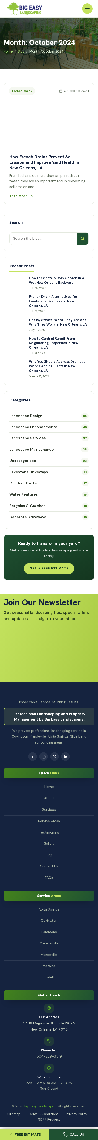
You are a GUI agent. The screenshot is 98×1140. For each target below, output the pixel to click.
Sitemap (14, 1114)
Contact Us (49, 866)
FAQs (49, 877)
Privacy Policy (76, 1114)
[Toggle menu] (87, 8)
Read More (18, 196)
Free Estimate (28, 1134)
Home (8, 51)
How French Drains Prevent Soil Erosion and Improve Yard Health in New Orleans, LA (44, 162)
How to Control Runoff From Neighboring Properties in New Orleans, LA (53, 343)
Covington (49, 920)
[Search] (82, 238)
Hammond (49, 932)
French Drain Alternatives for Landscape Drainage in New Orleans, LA (53, 301)
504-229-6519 (49, 1056)
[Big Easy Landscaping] (24, 8)
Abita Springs (49, 909)
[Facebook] (32, 756)
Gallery (49, 843)
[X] (54, 756)
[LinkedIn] (65, 756)
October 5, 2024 (76, 91)
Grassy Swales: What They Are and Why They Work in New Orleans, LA (58, 322)
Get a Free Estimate (49, 568)
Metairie (49, 966)
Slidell (49, 977)
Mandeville (49, 954)
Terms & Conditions (43, 1114)
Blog (21, 51)
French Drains (22, 91)
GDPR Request (49, 1119)
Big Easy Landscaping (40, 1106)
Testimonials (49, 832)
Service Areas (49, 821)
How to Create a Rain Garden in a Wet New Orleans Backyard (56, 280)
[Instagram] (43, 756)
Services (49, 809)
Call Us (77, 1134)
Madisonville (49, 943)
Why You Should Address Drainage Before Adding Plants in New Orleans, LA (57, 366)
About (49, 798)
